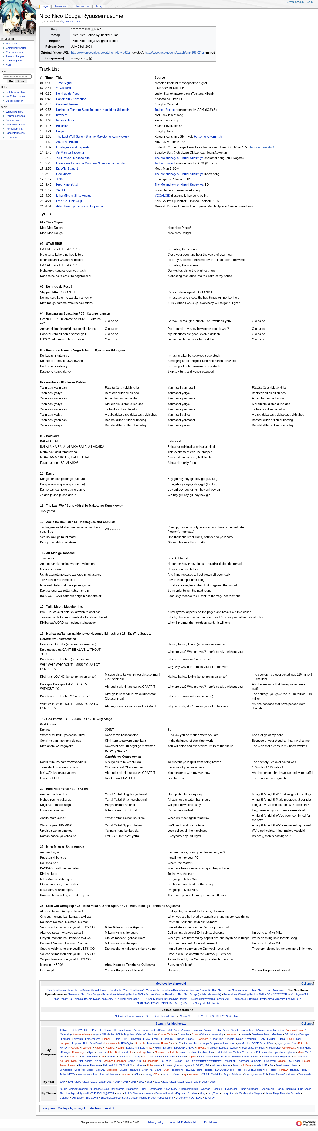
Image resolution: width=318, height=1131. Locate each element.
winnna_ (147, 1074)
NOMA (303, 1056)
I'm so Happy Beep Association (211, 1043)
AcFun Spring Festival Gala (149, 1030)
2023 (189, 1081)
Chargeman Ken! (189, 1088)
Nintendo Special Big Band (276, 1056)
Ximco (177, 1074)
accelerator (125, 1030)
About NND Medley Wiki (183, 1122)
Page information (15, 132)
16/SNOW (76, 1030)
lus (131, 1052)
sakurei (216, 1065)
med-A (218, 1052)
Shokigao (112, 1069)
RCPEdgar (294, 1061)
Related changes (15, 115)
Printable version (15, 124)
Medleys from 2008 (102, 1108)
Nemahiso (213, 1056)
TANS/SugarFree (224, 1069)
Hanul (290, 1038)
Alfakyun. (186, 1030)
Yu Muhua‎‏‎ (236, 1074)
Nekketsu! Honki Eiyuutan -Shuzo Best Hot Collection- (145, 1016)
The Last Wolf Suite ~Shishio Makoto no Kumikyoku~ (92, 136)
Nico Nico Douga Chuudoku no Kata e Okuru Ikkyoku (77, 990)
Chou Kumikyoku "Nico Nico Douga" (166, 998)
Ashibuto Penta (294, 1030)
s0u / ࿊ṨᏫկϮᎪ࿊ (200, 1065)
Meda (227, 1052)
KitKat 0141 (180, 1047)
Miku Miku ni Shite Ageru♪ (73, 195)
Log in (310, 1)
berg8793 (116, 1034)
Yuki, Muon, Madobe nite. (73, 158)
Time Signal (64, 83)
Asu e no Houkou (67, 142)
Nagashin (170, 1056)
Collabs (204, 1034)
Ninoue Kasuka (250, 1056)
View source (82, 6)
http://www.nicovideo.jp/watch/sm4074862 (99, 52)
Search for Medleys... (171, 1023)
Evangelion (231, 1088)
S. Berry (247, 1065)
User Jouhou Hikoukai (105, 1074)
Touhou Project (165, 109)
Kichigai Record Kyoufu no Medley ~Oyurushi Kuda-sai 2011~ (109, 998)
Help (8, 64)
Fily (125, 1038)
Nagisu (182, 1056)
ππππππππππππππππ (207, 1061)
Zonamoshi (304, 1074)
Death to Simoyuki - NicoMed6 (201, 1003)
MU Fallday (133, 1056)
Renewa (83, 1065)
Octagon (64, 1097)
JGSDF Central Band (262, 1043)
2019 (157, 1081)
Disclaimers (210, 1122)
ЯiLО (122, 1065)
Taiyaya (190, 1069)
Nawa (202, 1056)
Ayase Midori (101, 1034)
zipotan (292, 1074)
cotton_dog (217, 1034)
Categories (48, 1108)
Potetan (178, 1061)
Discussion (60, 6)
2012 (102, 1081)
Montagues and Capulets (73, 147)
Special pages (14, 120)
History (98, 6)
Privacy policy (155, 1122)
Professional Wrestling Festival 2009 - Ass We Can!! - (132, 994)
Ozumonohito (150, 1061)
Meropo (273, 1052)
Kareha (75, 1047)
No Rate (64, 1061)
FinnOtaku (135, 1038)
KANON (64, 1047)
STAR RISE (64, 88)
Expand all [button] (11, 137)
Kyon (91, 1052)
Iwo (233, 1043)
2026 (213, 1081)
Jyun (286, 1043)
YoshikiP (216, 1074)
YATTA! (61, 190)
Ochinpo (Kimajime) (115, 1061)
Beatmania (132, 1088)
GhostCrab (216, 1038)
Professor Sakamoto (249, 1061)
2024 (197, 1081)
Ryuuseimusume (71, 21)
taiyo (199, 1069)
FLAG (146, 1038)
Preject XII (230, 1061)
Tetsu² (273, 1069)
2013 (110, 1081)
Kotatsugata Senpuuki (252, 1047)
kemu (121, 1047)
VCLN (137, 1074)
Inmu (119, 1093)
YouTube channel (15, 96)
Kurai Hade (304, 1047)
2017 (141, 1081)
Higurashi (83, 1093)
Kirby (202, 1093)
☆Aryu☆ (260, 1030)
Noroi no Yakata (261, 147)
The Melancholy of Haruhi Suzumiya (179, 158)
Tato (238, 1069)
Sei (271, 1065)
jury (279, 1043)
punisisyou (270, 1061)
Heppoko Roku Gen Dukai (87, 1043)
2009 (78, 1081)
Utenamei (126, 1074)
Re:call (306, 1061)
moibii (122, 1056)
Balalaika (62, 126)
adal (169, 1030)
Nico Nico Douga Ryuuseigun (268, 990)
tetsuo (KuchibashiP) (255, 1069)
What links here (14, 111)
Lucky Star (228, 1093)
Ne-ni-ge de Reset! (68, 93)
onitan (131, 1061)
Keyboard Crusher (186, 1093)
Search (5, 71)
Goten (239, 1038)
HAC (262, 1038)
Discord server (14, 100)
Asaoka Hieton (275, 1030)
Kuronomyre (79, 1052)
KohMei (212, 1047)
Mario (267, 1093)
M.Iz (63, 1056)
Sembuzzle (66, 1069)
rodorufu (140, 1065)
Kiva (191, 1047)
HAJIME (272, 1038)
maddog (140, 1052)
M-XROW (156, 1056)
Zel (265, 1074)
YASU (205, 1074)
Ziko (271, 1074)
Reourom (95, 1065)
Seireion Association (287, 1065)
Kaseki (98, 1047)
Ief (174, 1043)
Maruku (196, 1052)
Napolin (192, 1056)
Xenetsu (167, 1074)
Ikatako (187, 1043)
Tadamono (177, 1069)
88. (114, 1030)
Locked (123, 1052)
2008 (70, 1081)
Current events (14, 52)
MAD (239, 1093)
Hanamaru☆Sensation (71, 99)
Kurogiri (65, 1052)
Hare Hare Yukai (67, 184)
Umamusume (165, 1097)
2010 (86, 1081)
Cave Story (170, 1088)
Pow (187, 1061)
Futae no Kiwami (249, 1088)
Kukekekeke (289, 1047)
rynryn (185, 1065)
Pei (162, 1061)
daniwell (245, 1034)
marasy (185, 1052)
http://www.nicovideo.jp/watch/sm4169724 (173, 52)
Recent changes (15, 56)
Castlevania (155, 1088)
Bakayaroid (117, 1088)
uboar (87, 1074)
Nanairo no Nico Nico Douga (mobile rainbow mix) (193, 994)
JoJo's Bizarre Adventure (139, 1093)
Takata (208, 1069)
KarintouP (86, 1047)
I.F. (179, 1043)
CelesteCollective (146, 1034)
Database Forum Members (267, 1034)
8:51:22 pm (104, 1030)
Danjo (60, 131)
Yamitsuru (194, 1074)
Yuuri (247, 1074)
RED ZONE (91, 1097)
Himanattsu (152, 1043)
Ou (139, 1061)
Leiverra (101, 1052)
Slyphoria (147, 1069)
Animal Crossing (78, 1088)
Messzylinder (287, 1052)
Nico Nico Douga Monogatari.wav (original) (186, 990)
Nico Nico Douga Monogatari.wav (231, 990)
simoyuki (135, 1069)
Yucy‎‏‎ (226, 1074)
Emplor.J (107, 1038)
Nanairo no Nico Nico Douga (84, 994)
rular (157, 1065)
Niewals (235, 1056)
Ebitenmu (77, 1038)
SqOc (158, 1069)
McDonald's (294, 1093)
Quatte (282, 1061)
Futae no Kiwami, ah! (208, 136)
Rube (150, 1065)
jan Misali (243, 1043)
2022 (181, 1081)
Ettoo (117, 1038)
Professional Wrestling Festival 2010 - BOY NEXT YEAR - (256, 994)
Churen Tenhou (167, 1034)
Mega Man (279, 1093)
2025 (205, 1081)
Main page (11, 43)
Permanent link (14, 128)
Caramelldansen (67, 104)
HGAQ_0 (126, 1043)
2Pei (93, 1030)
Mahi (149, 1052)
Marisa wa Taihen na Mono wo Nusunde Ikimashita (90, 163)
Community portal (16, 48)
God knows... (65, 174)
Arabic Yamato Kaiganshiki (238, 1030)
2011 (94, 1081)
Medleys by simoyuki (171, 983)
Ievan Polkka (65, 120)
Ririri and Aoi (110, 1065)
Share (90, 1069)
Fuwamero (202, 1038)
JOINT (60, 179)
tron (80, 1074)
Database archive (16, 92)
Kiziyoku (201, 1047)
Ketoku (130, 1047)
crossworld (232, 1034)
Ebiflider (65, 1038)
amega (198, 1030)
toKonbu (294, 1069)
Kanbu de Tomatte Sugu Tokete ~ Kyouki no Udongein (92, 109)
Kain (293, 1043)
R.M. (130, 1065)
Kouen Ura (273, 1047)
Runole (167, 1065)
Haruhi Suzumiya (286, 1088)
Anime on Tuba (212, 1030)
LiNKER (112, 1052)
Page (45, 6)
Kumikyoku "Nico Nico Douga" (127, 990)
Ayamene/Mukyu (82, 1034)
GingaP (229, 1038)
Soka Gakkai (129, 1097)
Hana (282, 1038)
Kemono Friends (164, 1093)
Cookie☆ (218, 1088)
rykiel (176, 1065)
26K (86, 1030)
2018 (149, 1081)
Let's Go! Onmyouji (69, 201)
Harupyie (65, 1043)
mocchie (111, 1056)
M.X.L (145, 1056)
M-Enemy (261, 1052)
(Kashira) (110, 1047)
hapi (298, 1038)
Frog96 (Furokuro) (162, 1038)
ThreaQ (283, 1069)
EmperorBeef (92, 1038)
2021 (173, 1081)
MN (103, 1056)
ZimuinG (281, 1074)
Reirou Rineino (68, 1065)
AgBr (176, 1030)
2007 (62, 1081)
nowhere (61, 115)
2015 (126, 1081)
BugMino (129, 1034)
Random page (14, 60)
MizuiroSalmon (90, 1056)
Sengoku (79, 1069)
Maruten (208, 1052)
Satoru (236, 1065)
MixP (308, 1052)
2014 (118, 1081)
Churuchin (183, 1034)
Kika (149, 1047)
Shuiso (123, 1069)
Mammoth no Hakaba (167, 1052)
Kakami (302, 1043)
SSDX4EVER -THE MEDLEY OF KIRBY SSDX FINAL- (209, 1016)
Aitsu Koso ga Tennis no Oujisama (79, 206)
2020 (165, 1081)
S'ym (166, 1069)
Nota (74, 1061)
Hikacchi (139, 1043)
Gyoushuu (251, 1038)
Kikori (158, 1047)
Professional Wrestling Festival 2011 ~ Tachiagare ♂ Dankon (224, 998)
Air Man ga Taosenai (70, 152)
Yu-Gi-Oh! (210, 1097)
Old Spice (77, 1097)
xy (185, 1074)
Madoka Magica (253, 1093)
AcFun (63, 1088)
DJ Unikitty (291, 1034)
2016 (133, 1081)
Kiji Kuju (140, 1047)
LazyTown (213, 1093)
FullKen (180, 1038)
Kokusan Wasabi (228, 1047)
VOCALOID (162, 195)
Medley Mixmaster (243, 1052)
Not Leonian (85, 1061)
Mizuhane (73, 1056)
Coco (195, 1034)
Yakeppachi (152, 990)
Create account (295, 1)
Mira (300, 1052)
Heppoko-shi (111, 1043)
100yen (64, 1030)
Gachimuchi (267, 1088)
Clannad (205, 1088)
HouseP (165, 1043)
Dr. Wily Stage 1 (67, 168)
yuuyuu (256, 1074)
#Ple (168, 1061)
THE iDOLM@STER (102, 1093)
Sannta (226, 1065)
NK (295, 1056)
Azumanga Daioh (99, 1088)
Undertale (181, 1097)
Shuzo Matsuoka (110, 1097)
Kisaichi (167, 1047)
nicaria (225, 1056)
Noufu (98, 1061)
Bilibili (143, 1088)
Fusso (190, 1038)
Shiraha (100, 1069)
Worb (157, 1074)
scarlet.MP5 (260, 1065)
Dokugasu (305, 1034)
